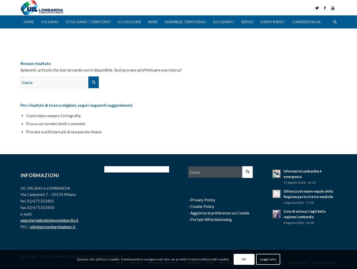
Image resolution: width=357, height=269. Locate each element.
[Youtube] (333, 8)
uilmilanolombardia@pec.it (53, 226)
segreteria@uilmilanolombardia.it (49, 220)
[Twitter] (317, 8)
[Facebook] (325, 8)
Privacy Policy (202, 200)
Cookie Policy (202, 206)
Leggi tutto (268, 259)
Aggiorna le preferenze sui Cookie (219, 213)
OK (243, 259)
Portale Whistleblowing (211, 219)
